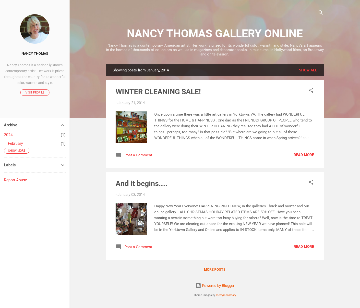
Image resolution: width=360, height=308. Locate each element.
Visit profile (34, 92)
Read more (304, 155)
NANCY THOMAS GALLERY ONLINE (215, 33)
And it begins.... (142, 183)
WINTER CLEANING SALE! (158, 91)
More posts (215, 269)
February (15, 143)
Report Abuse (15, 180)
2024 (8, 135)
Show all (308, 70)
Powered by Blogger (217, 285)
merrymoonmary (226, 295)
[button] (311, 91)
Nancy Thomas (35, 53)
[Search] (321, 13)
